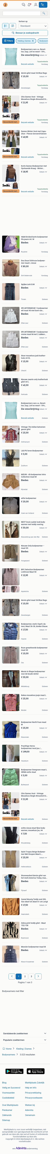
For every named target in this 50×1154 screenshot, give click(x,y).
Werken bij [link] (30, 1105)
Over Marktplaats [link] (10, 1105)
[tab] (5, 26)
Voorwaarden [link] (8, 1092)
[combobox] (22, 13)
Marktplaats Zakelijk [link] (34, 1082)
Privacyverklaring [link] (33, 1092)
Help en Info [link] (30, 1087)
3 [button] (31, 976)
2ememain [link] (30, 1115)
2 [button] (25, 976)
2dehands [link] (6, 1115)
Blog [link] (4, 1082)
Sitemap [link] (6, 1120)
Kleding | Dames (24, 41)
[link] (6, 5)
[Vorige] (12, 976)
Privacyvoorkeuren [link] (33, 1098)
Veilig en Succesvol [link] (11, 1087)
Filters (10, 41)
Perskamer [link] (7, 1110)
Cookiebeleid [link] (8, 1098)
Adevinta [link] (29, 1110)
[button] (30, 5)
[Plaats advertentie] (43, 5)
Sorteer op (23, 21)
